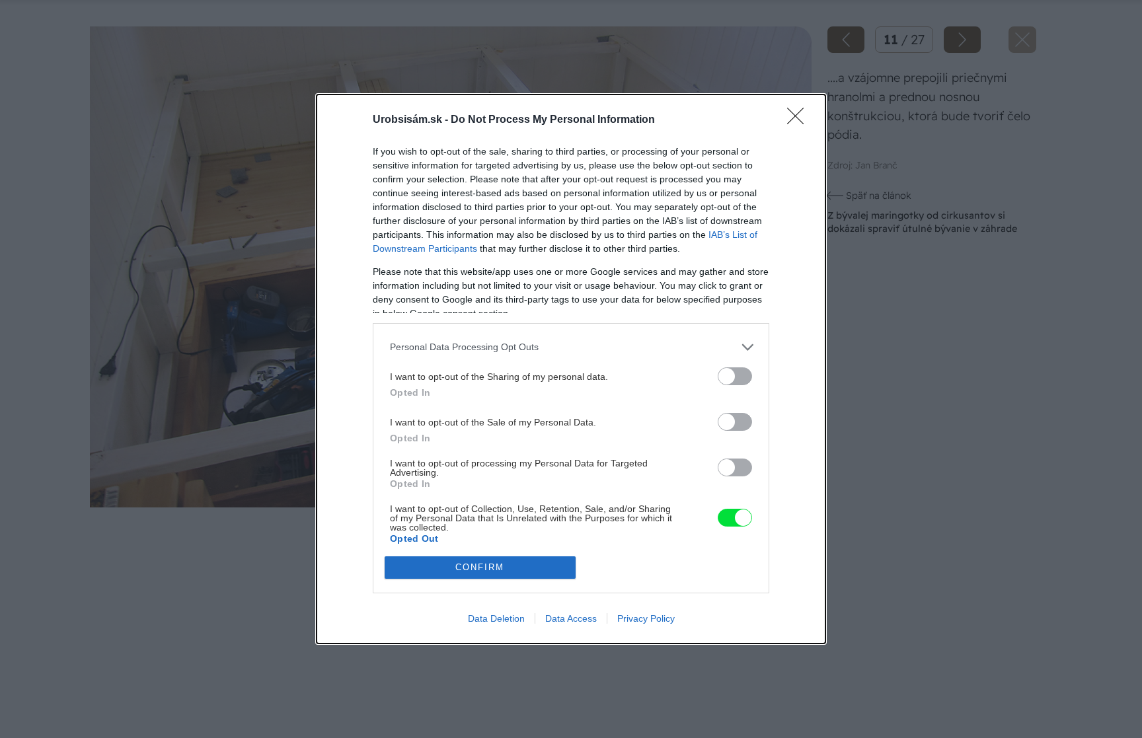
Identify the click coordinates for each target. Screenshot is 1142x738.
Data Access (571, 618)
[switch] (735, 376)
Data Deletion (496, 618)
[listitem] (571, 347)
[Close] (799, 120)
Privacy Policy (646, 618)
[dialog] (571, 369)
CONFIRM (479, 567)
